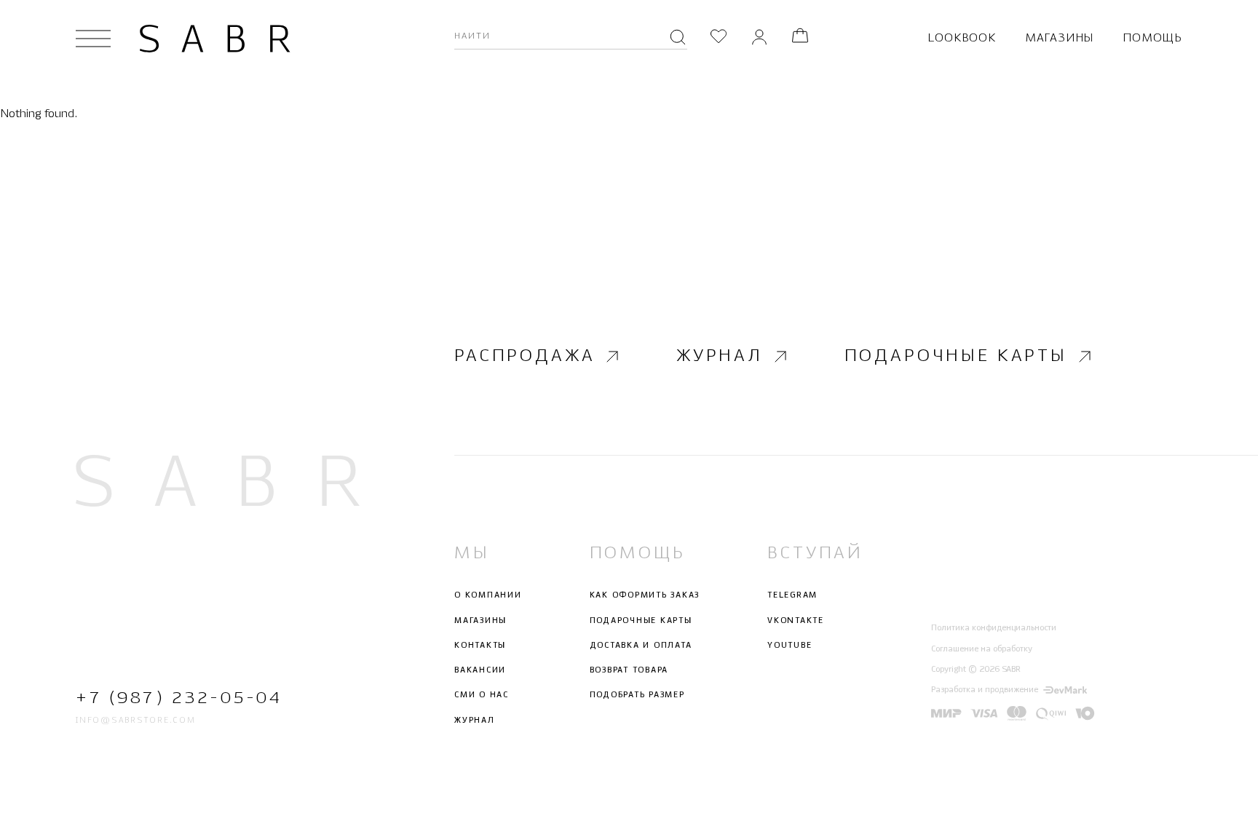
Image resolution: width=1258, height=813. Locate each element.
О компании (488, 595)
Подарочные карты (955, 356)
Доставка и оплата (641, 645)
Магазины (1059, 38)
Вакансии (480, 670)
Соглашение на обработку (981, 649)
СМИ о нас (481, 695)
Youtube (789, 645)
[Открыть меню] (93, 38)
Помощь (1152, 38)
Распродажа (524, 356)
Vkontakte (795, 620)
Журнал (719, 356)
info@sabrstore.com (136, 720)
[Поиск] (677, 38)
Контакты (480, 645)
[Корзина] (800, 38)
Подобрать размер (637, 695)
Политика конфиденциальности (993, 628)
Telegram (792, 595)
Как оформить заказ (645, 595)
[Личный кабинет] (759, 38)
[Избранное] (718, 38)
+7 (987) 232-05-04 (179, 698)
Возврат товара (629, 670)
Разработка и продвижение (984, 690)
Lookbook (961, 38)
